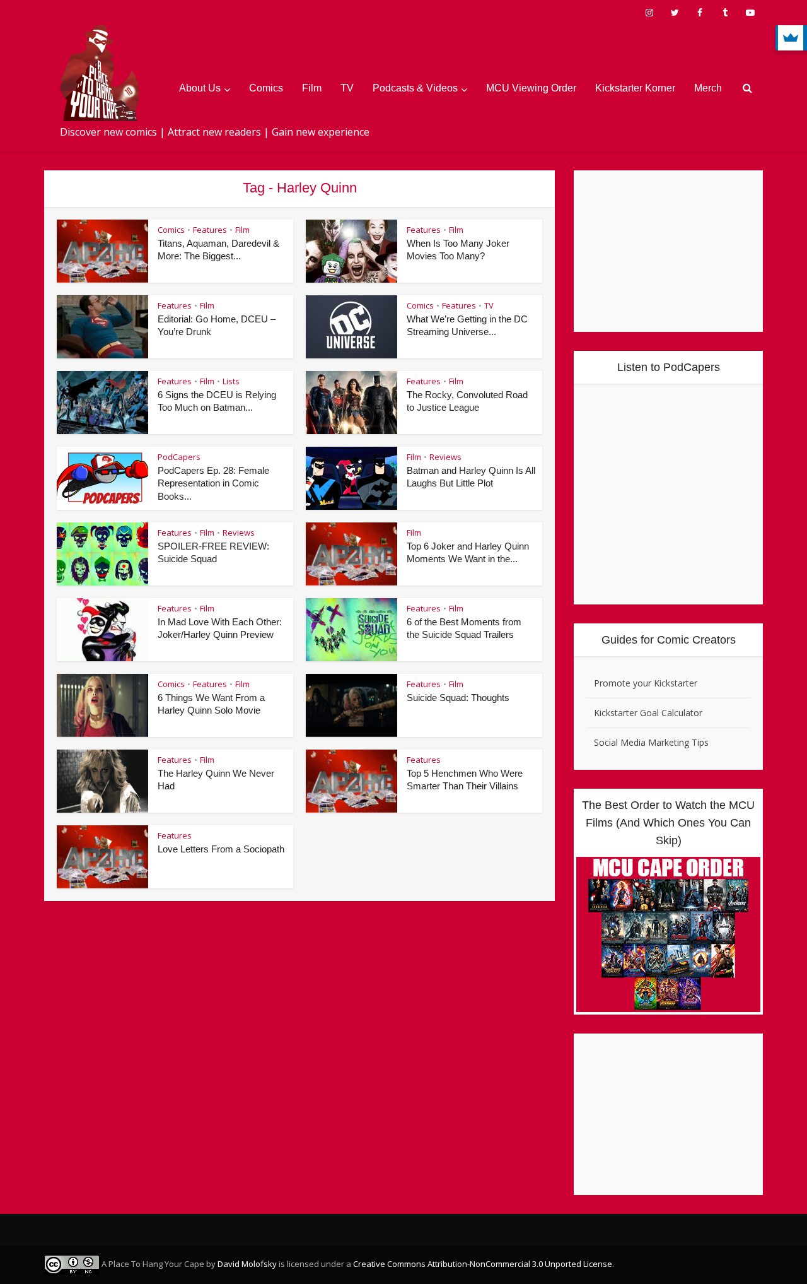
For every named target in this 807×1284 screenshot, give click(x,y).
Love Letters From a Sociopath (221, 849)
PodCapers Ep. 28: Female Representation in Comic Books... (213, 483)
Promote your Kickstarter (645, 683)
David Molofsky (247, 1263)
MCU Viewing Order (531, 88)
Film (312, 88)
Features (210, 229)
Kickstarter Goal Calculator (648, 713)
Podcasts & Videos (415, 88)
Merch (708, 88)
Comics (266, 88)
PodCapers (179, 456)
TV (347, 88)
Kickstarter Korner (635, 88)
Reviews (445, 456)
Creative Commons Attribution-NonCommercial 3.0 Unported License (482, 1263)
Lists (231, 381)
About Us (200, 88)
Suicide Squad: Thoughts (458, 697)
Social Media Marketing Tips (651, 742)
